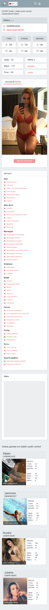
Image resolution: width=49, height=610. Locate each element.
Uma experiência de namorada (18, 313)
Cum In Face (11, 354)
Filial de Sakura (12, 260)
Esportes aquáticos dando (16, 361)
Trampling (10, 303)
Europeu (31, 66)
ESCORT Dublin (8, 11)
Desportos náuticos (14, 364)
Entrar (40, 3)
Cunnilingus (11, 323)
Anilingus (10, 326)
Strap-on (10, 293)
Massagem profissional (15, 235)
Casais (9, 218)
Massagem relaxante (14, 256)
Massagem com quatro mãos (17, 250)
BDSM (9, 287)
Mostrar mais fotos (24, 161)
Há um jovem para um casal (17, 215)
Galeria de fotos (13, 82)
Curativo (10, 300)
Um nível (10, 185)
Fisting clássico (12, 333)
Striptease (10, 267)
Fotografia (10, 211)
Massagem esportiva (14, 253)
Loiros (30, 72)
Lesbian (9, 273)
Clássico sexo (12, 182)
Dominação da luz (13, 284)
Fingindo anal (11, 337)
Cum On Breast (12, 350)
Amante (9, 281)
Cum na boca (11, 347)
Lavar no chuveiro (13, 221)
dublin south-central (23, 11)
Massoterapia (12, 247)
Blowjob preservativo (14, 310)
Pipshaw (10, 224)
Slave (9, 290)
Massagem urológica (14, 241)
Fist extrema (11, 340)
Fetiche (9, 201)
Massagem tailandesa (15, 244)
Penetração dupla (13, 195)
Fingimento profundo (14, 317)
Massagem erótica (13, 238)
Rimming (10, 227)
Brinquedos (11, 198)
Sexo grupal (11, 191)
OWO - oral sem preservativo (17, 188)
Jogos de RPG (12, 297)
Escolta (9, 208)
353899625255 (13, 26)
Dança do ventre (12, 270)
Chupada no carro (13, 320)
